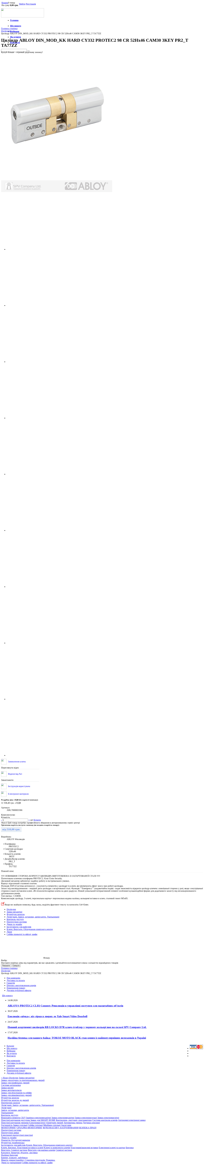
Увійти (22, 4)
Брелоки (130, 1147)
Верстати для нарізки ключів (41, 1150)
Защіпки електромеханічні (38, 1117)
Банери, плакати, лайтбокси (14, 1157)
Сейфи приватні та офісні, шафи (22, 934)
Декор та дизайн (14, 924)
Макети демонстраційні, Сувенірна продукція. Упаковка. (28, 1160)
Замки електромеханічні (62, 1117)
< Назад (5, 1078)
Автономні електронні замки (132, 1120)
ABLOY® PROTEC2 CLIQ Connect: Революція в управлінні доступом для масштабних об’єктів (65, 1005)
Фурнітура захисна (16, 914)
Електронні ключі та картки (112, 1147)
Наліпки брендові (9, 1155)
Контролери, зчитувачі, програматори (74, 1120)
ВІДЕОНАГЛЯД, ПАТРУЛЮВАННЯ (61, 1127)
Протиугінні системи (17, 922)
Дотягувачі (6, 1108)
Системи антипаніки (11, 1085)
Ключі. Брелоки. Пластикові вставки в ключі (22, 1147)
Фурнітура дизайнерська (12, 1142)
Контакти (11, 1056)
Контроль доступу (15, 919)
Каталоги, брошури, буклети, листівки (19, 1152)
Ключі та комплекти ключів (57, 1147)
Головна (14, 20)
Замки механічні (14, 912)
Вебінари (14, 31)
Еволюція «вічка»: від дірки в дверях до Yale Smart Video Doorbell (47, 1016)
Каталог (10, 1046)
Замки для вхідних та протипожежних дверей (23, 1080)
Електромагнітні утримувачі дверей (46, 1122)
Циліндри (11, 909)
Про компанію (13, 978)
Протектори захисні (10, 1103)
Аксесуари (66, 1125)
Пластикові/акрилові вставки (84, 1147)
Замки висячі (7, 1088)
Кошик (5, 3)
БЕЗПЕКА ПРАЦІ (87, 1127)
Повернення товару (16, 988)
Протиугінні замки (10, 1132)
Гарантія (11, 983)
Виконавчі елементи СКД (13, 1117)
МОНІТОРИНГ (8, 1127)
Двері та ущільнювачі (11, 1162)
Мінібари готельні (52, 1125)
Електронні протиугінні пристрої (17, 1135)
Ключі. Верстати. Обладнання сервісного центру (30, 929)
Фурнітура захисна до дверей (15, 1100)
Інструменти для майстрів (19, 927)
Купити (37, 820)
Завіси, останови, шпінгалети (15, 1110)
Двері (9, 932)
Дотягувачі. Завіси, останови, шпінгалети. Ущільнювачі (33, 917)
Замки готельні (20, 1125)
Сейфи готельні (35, 1125)
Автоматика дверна (73, 1122)
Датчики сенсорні (91, 1122)
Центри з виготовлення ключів (21, 985)
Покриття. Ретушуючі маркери (15, 1140)
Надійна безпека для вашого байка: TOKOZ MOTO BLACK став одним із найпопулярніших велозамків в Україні (77, 1037)
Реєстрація (31, 4)
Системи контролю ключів (105, 1120)
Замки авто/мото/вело (11, 1090)
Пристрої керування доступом (15, 1120)
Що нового (15, 26)
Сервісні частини (64, 1150)
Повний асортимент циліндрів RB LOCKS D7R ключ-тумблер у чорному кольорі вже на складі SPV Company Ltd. (77, 1027)
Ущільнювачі (7, 1112)
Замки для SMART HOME (42, 1120)
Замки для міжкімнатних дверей (16, 1095)
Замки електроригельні (86, 1117)
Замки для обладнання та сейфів (16, 1093)
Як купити (15, 37)
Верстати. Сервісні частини (14, 1150)
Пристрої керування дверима (15, 1122)
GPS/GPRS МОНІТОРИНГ (29, 1127)
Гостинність (6, 1125)
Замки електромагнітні (108, 1117)
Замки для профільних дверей (15, 1083)
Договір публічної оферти (19, 990)
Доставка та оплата (16, 980)
